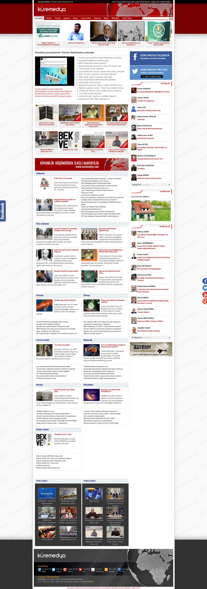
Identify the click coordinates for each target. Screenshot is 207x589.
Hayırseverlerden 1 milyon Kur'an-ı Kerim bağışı (101, 423)
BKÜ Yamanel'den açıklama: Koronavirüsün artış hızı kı (56, 333)
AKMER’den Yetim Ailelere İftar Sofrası (70, 123)
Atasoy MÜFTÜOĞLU (145, 318)
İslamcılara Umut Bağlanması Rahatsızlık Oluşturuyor (93, 124)
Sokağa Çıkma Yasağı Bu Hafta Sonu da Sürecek (99, 200)
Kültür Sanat (127, 18)
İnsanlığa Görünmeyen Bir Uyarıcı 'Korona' (150, 279)
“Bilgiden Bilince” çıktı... (45, 411)
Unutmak (141, 120)
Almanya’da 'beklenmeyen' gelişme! (97, 324)
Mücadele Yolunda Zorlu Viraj (148, 111)
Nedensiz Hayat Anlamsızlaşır (149, 178)
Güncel (57, 18)
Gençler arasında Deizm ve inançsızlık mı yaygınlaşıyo (56, 416)
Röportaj (97, 18)
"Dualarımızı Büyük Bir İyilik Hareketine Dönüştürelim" (116, 123)
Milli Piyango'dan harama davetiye (93, 63)
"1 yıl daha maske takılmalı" (90, 93)
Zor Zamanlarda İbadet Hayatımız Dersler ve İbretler (115, 503)
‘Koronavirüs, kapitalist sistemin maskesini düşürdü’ (55, 369)
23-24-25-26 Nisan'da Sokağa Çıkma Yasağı (52, 322)
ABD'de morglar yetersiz (93, 333)
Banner (147, 2)
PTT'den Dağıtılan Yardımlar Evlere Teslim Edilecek (100, 216)
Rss (158, 2)
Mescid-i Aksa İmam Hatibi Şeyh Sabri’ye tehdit (103, 44)
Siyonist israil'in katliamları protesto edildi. (99, 418)
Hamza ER (141, 107)
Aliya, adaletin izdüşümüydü (94, 416)
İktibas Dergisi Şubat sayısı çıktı (48, 468)
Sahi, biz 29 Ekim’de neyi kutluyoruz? (131, 44)
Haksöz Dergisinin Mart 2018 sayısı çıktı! (51, 461)
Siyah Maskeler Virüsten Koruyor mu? (95, 188)
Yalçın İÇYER (142, 144)
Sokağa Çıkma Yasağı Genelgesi (48, 324)
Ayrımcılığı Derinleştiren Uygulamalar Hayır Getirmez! (103, 369)
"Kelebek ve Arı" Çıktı (70, 149)
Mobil (162, 2)
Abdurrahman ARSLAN (146, 117)
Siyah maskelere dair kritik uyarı (48, 331)
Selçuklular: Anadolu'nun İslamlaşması (98, 420)
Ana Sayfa (39, 18)
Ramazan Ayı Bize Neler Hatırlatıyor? (94, 99)
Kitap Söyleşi (94, 501)
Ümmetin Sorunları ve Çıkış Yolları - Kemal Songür (102, 413)
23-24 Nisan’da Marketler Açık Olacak (94, 181)
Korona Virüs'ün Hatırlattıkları (149, 269)
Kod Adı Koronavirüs (145, 138)
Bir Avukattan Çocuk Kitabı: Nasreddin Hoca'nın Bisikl (56, 420)
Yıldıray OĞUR (143, 232)
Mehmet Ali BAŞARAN (146, 156)
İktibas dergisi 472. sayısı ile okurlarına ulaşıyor (53, 458)
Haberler (67, 18)
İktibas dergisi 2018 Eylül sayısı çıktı (49, 456)
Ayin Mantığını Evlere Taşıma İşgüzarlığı (96, 183)
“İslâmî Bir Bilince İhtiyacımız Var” (46, 150)
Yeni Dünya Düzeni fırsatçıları (47, 373)
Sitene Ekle (140, 2)
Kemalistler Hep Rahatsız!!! (91, 209)
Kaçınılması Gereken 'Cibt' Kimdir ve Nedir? (152, 149)
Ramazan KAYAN (144, 275)
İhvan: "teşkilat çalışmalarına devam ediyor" (158, 44)
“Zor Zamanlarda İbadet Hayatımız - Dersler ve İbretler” (101, 178)
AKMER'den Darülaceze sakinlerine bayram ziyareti (47, 522)
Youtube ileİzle (86, 570)
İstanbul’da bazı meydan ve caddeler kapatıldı (97, 96)
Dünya (75, 18)
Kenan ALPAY (142, 255)
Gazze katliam (47, 539)
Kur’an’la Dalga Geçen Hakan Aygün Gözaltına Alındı (101, 214)
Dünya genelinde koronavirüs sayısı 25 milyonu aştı (100, 66)
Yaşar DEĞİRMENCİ (145, 243)
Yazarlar (49, 18)
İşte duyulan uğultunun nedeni (92, 195)
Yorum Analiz (86, 18)
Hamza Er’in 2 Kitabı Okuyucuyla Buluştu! (46, 123)
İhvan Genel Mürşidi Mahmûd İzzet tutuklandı (97, 80)
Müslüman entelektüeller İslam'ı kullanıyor (99, 371)
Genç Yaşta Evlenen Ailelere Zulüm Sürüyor (97, 190)
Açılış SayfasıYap (126, 570)
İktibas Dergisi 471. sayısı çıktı (47, 463)
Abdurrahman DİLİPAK (146, 286)
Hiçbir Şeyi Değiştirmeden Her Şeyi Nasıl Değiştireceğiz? (153, 259)
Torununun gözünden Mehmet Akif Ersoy (99, 373)
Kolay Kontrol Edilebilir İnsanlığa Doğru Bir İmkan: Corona (153, 302)
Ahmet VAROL (143, 98)
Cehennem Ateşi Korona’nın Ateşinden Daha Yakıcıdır (152, 290)
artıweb (90, 581)
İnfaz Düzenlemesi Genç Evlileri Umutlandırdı (98, 211)
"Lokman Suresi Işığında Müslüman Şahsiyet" (117, 150)
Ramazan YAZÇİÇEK (145, 166)
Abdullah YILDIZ (143, 328)
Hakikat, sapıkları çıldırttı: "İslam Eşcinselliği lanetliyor (101, 88)
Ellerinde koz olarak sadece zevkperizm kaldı (52, 326)
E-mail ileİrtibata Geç (99, 570)
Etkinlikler (115, 18)
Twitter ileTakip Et (59, 570)
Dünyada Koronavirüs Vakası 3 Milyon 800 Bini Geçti (100, 85)
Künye (114, 2)
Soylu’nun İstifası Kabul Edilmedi (93, 207)
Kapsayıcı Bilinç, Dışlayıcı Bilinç (150, 321)
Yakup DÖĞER (143, 175)
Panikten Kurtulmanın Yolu (46, 378)
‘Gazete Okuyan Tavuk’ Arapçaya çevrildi (51, 418)
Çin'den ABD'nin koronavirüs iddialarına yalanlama (102, 329)
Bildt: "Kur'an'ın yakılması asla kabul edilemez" (98, 74)
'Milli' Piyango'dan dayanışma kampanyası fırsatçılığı (55, 329)
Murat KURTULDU (144, 126)
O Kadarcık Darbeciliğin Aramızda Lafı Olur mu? (152, 236)
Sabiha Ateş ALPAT (145, 135)
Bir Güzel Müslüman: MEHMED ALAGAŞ (153, 92)
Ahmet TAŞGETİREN (145, 309)
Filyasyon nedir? (87, 193)
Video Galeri (122, 2)
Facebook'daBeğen (46, 570)
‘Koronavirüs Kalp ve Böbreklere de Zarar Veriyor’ (99, 185)
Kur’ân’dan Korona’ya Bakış (148, 331)
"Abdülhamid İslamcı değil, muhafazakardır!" (100, 378)
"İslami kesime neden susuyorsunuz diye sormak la (103, 376)
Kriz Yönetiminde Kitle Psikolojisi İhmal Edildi (53, 366)
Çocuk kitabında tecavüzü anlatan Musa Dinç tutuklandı (101, 71)
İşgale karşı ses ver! (68, 539)
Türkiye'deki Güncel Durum (90, 82)
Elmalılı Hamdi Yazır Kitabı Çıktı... (93, 150)
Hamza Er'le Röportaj (76, 43)
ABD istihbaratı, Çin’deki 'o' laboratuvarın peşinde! (102, 326)
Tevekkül (140, 169)
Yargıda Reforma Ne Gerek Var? (150, 159)
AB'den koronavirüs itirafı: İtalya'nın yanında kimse (102, 331)
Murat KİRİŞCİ (143, 298)
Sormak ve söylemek (145, 101)
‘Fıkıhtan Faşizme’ (43, 465)
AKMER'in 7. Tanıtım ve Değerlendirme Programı (47, 503)
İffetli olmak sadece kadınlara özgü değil (95, 77)
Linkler (153, 2)
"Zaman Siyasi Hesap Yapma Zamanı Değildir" (53, 371)
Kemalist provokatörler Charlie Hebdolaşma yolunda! (100, 58)
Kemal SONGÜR (143, 89)
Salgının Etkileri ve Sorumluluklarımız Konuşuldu (48, 44)
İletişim (168, 2)
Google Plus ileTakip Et (73, 570)
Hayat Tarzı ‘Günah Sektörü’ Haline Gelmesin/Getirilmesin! (151, 247)
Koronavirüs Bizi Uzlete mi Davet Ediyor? (51, 376)
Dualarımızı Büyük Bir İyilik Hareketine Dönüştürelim (115, 522)
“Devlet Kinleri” (143, 312)
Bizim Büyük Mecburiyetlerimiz (149, 129)
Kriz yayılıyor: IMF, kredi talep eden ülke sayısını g (102, 322)
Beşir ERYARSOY (144, 266)
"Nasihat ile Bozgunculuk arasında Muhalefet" (53, 413)
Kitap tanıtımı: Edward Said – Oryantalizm (51, 423)
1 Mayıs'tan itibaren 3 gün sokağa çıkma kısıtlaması (100, 91)
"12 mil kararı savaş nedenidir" (91, 69)
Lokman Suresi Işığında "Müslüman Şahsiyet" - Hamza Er (94, 541)
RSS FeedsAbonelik (113, 570)
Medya (106, 18)
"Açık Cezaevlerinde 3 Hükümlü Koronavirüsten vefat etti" (102, 197)
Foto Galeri (131, 2)
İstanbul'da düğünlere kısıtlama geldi (94, 60)
